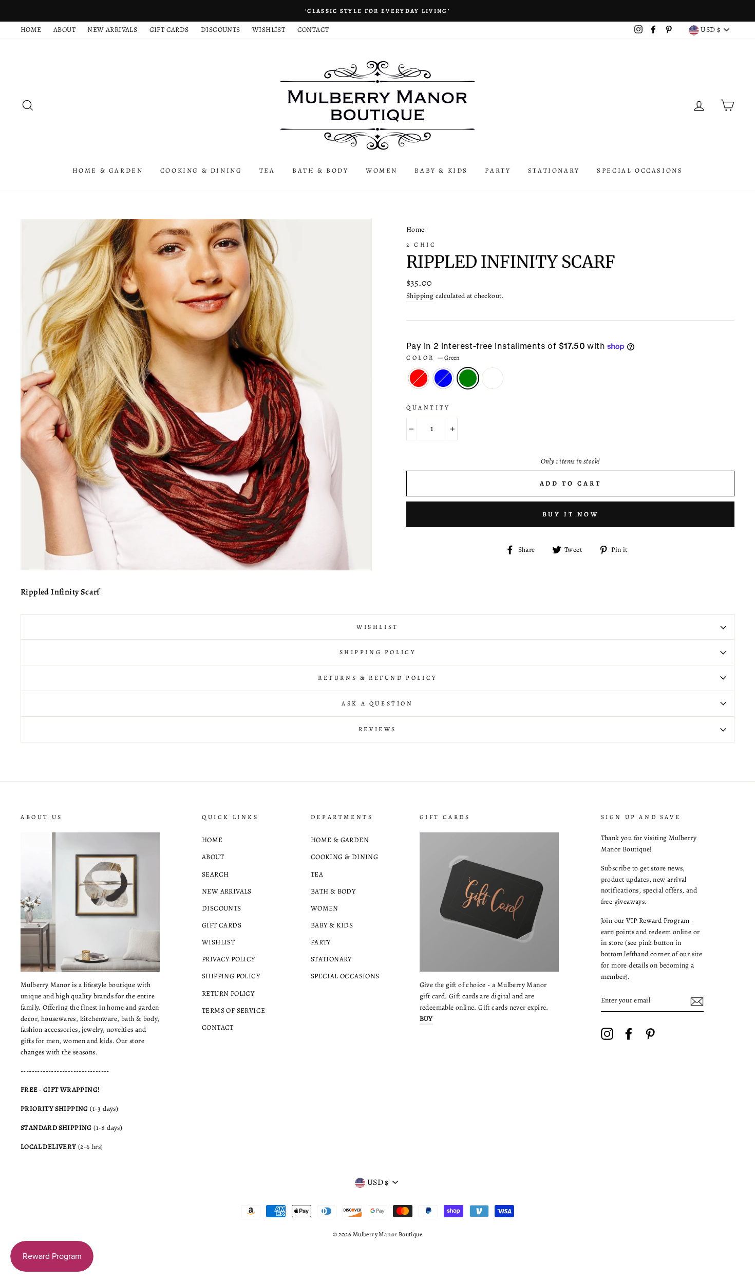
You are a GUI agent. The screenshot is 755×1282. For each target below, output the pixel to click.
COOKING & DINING (201, 170)
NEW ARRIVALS (112, 29)
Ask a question (377, 703)
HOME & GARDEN (107, 170)
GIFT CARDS (169, 29)
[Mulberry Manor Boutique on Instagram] (607, 1034)
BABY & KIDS (441, 170)
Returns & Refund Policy (377, 678)
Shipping (419, 296)
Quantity (428, 407)
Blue (443, 378)
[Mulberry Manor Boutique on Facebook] (628, 1034)
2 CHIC (421, 244)
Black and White (492, 378)
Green (468, 378)
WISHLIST (268, 29)
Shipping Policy (377, 652)
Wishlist (377, 627)
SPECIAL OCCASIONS (640, 170)
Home (415, 229)
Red (418, 378)
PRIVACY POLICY (228, 959)
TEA (267, 170)
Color (433, 358)
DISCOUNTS (220, 29)
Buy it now (570, 514)
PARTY (498, 170)
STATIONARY (554, 170)
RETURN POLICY (228, 993)
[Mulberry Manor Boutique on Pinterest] (650, 1034)
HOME (31, 29)
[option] (377, 10)
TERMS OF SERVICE (233, 1010)
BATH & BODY (320, 170)
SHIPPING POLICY (231, 976)
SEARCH (215, 874)
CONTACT (313, 29)
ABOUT (64, 29)
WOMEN (382, 170)
